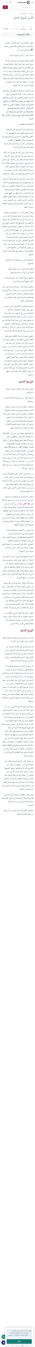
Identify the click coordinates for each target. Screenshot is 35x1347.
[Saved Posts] (3, 2)
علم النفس (26, 503)
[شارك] (3, 1336)
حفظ (31, 29)
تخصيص (10, 1335)
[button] (17, 29)
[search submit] (5, 7)
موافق (19, 1341)
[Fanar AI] (3, 1342)
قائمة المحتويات (23, 34)
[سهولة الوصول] (6, 2)
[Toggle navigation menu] (32, 2)
